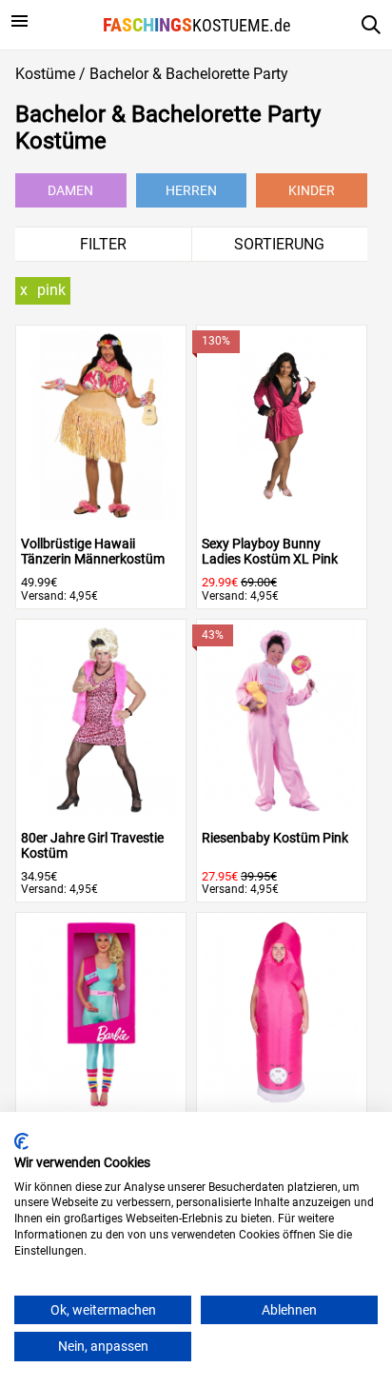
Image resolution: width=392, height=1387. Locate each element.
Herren (191, 190)
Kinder (311, 190)
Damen (70, 190)
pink (51, 290)
